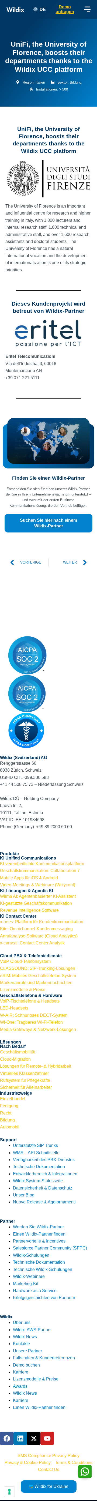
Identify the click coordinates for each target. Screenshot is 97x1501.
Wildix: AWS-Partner (32, 1329)
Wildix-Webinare (29, 1276)
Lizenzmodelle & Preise (35, 1379)
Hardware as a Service (35, 1290)
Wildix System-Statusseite (38, 1181)
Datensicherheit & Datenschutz (42, 1188)
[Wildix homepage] (15, 9)
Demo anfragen (65, 9)
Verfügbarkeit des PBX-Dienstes (44, 1159)
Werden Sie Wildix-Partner (38, 1227)
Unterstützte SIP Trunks (35, 1145)
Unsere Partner (27, 1351)
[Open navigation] (87, 9)
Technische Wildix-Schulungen (42, 1269)
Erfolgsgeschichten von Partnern (44, 1297)
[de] (48, 615)
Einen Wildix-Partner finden (39, 1234)
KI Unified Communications (28, 858)
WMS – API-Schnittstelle (36, 1152)
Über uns (21, 1322)
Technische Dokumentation (39, 1166)
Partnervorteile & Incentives (39, 1241)
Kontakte (21, 1343)
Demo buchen (26, 1365)
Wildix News (25, 1336)
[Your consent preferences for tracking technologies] (9, 1492)
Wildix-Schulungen (31, 1255)
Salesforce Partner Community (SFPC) (50, 1248)
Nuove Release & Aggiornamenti (44, 1202)
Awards (20, 1386)
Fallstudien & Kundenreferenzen (44, 1358)
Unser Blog (23, 1195)
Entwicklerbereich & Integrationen (45, 1174)
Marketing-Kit (25, 1283)
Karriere (20, 1372)
